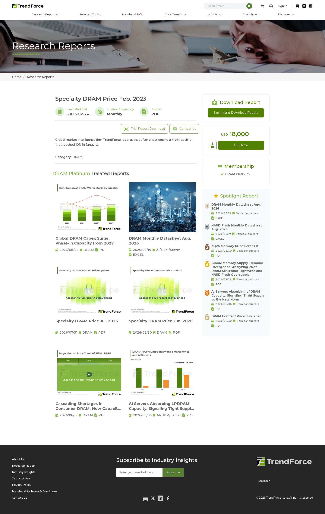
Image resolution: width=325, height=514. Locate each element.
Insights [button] (213, 14)
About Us (18, 459)
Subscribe (173, 472)
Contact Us (187, 128)
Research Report (23, 465)
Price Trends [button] (173, 14)
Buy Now (241, 145)
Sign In (282, 6)
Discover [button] (284, 14)
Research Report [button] (43, 14)
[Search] (249, 6)
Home (17, 77)
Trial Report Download (147, 128)
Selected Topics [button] (90, 14)
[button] (133, 14)
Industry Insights (24, 472)
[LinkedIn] (311, 6)
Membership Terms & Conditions (34, 491)
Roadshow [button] (249, 14)
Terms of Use (21, 478)
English (263, 480)
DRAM (77, 157)
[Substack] (297, 6)
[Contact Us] (271, 6)
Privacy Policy (21, 485)
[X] (304, 6)
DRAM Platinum (237, 174)
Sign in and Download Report (236, 112)
